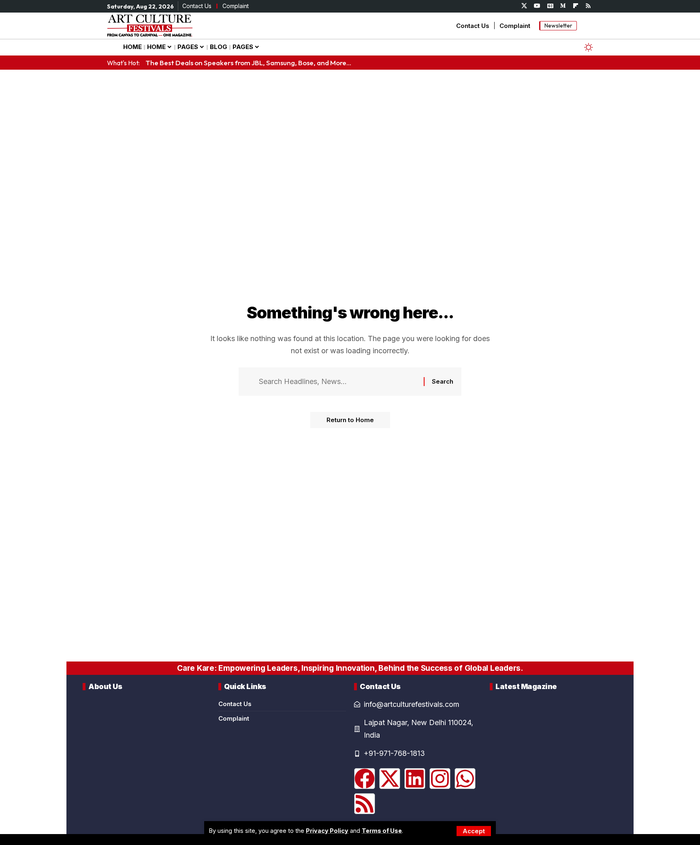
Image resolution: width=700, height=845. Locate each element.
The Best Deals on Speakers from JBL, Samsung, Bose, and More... (248, 62)
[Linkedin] (414, 778)
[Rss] (588, 6)
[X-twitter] (389, 778)
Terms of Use (382, 830)
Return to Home (350, 420)
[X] (524, 6)
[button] (474, 831)
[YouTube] (537, 6)
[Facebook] (364, 778)
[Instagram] (439, 778)
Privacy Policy (327, 830)
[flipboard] (575, 6)
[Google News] (550, 6)
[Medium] (563, 6)
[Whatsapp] (465, 778)
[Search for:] (338, 381)
